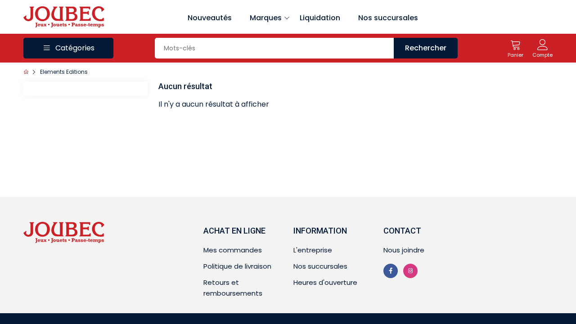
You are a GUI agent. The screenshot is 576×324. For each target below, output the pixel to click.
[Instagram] (410, 271)
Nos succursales (388, 18)
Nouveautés (210, 18)
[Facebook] (390, 271)
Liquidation (320, 18)
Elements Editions (64, 72)
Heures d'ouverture (325, 282)
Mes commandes (232, 250)
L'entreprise (312, 250)
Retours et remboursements (232, 288)
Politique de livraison (237, 266)
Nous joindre (403, 250)
